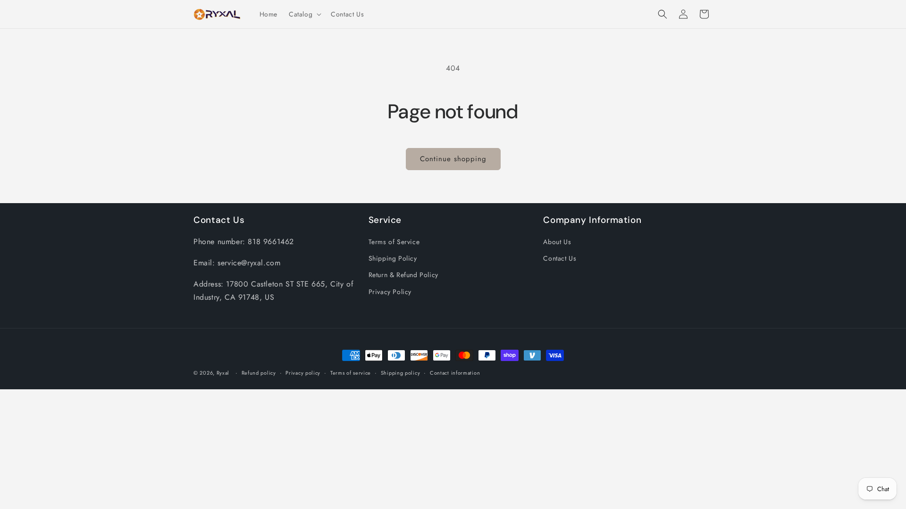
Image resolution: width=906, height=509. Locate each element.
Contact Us (559, 258)
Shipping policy (400, 373)
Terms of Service (394, 241)
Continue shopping (453, 159)
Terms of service (350, 373)
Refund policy (259, 373)
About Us (557, 241)
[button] (304, 14)
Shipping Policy (393, 258)
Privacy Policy (390, 291)
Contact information (455, 373)
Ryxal (223, 373)
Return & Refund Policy (403, 274)
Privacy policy (302, 373)
